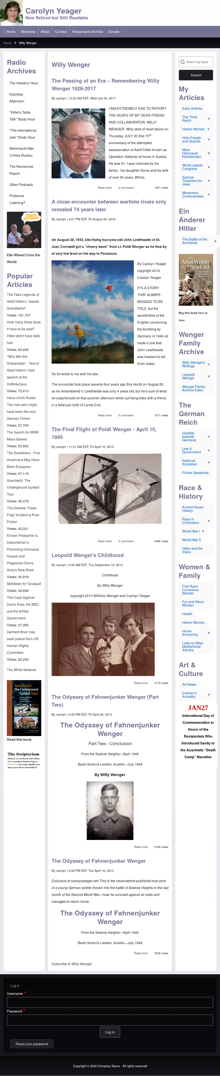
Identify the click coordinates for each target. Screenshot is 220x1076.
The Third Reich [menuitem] (188, 119)
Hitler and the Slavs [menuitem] (192, 550)
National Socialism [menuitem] (188, 463)
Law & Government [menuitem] (190, 451)
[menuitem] (11, 31)
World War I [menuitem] (189, 532)
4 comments (126, 187)
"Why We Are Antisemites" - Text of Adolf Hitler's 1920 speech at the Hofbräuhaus (23, 370)
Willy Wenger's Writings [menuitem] (192, 365)
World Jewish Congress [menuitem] (191, 168)
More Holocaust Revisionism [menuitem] (190, 154)
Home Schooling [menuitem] (188, 633)
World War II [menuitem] (191, 539)
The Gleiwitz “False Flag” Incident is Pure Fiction (23, 514)
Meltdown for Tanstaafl (24, 583)
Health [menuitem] (187, 613)
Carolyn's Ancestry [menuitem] (188, 695)
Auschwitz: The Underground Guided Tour (23, 487)
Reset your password (32, 1043)
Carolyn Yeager (53, 10)
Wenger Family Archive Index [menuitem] (193, 388)
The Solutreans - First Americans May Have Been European (23, 459)
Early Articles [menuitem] (192, 108)
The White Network (21, 669)
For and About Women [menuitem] (193, 603)
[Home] (11, 13)
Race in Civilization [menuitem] (189, 522)
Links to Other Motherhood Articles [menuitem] (192, 646)
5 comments (126, 415)
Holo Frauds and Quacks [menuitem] (190, 140)
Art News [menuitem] (189, 684)
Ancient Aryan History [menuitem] (193, 509)
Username (15, 993)
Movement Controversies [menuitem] (191, 195)
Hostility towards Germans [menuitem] (187, 437)
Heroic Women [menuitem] (192, 130)
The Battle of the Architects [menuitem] (193, 242)
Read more (105, 187)
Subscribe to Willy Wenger (72, 963)
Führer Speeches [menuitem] (195, 472)
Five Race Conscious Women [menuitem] (190, 590)
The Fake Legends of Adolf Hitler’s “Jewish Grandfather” (23, 301)
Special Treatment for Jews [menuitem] (190, 181)
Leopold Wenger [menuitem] (187, 377)
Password (14, 1011)
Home (7, 43)
